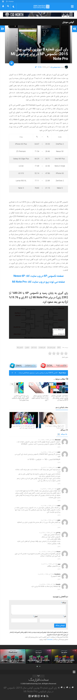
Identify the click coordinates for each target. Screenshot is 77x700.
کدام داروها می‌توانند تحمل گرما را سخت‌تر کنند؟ (54, 427)
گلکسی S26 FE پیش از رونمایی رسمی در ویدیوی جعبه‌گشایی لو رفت (38, 373)
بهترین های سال (51, 347)
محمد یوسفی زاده (55, 67)
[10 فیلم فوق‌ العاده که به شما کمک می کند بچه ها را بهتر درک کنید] (24, 420)
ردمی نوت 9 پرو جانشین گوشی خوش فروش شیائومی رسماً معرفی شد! (20, 398)
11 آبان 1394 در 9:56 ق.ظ (48, 452)
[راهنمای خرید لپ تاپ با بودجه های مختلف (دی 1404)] (38, 656)
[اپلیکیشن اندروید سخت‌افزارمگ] (44, 696)
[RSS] (47, 696)
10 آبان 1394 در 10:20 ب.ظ (47, 552)
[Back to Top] (38, 676)
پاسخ (59, 447)
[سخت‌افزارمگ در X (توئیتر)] (32, 696)
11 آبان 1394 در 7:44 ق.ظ (48, 520)
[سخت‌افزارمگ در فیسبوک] (36, 696)
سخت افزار (33, 347)
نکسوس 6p (20, 347)
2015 (58, 347)
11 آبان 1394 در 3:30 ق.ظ (46, 533)
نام (64, 616)
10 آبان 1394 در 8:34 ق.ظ (47, 584)
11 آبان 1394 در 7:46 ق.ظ (48, 506)
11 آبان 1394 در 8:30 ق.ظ (48, 489)
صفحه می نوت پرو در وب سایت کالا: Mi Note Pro (38, 282)
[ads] (38, 14)
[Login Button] (3, 6)
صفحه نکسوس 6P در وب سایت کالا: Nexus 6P (38, 276)
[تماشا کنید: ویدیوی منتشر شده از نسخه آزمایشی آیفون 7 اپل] (38, 387)
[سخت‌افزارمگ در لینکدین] (29, 696)
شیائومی (27, 347)
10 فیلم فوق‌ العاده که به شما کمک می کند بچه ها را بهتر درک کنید (23, 427)
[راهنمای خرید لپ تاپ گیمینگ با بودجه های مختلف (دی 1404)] (12, 656)
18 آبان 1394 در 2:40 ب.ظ (45, 440)
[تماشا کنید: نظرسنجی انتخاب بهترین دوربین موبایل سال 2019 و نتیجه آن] (58, 387)
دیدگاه (61, 434)
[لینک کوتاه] (35, 67)
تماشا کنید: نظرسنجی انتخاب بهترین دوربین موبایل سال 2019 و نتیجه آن (59, 398)
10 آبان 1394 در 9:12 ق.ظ (48, 564)
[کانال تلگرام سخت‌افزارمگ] (41, 696)
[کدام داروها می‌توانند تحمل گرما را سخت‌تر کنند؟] (53, 420)
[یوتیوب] (54, 365)
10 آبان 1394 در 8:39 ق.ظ (45, 574)
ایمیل (35, 616)
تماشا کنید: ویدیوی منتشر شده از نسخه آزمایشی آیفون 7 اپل (40, 398)
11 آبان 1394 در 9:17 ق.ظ (48, 467)
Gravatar (50, 639)
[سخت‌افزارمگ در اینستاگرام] (38, 696)
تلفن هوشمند (42, 347)
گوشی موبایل (68, 22)
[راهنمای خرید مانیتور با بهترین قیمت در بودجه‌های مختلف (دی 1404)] (64, 656)
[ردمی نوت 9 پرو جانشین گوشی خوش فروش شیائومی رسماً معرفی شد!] (19, 387)
